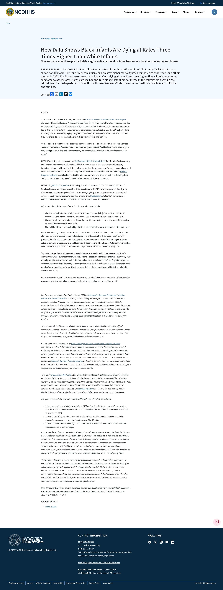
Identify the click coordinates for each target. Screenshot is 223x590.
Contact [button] (199, 12)
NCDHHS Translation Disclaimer (183, 3)
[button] (214, 12)
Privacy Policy (94, 583)
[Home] (20, 9)
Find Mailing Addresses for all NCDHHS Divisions (99, 562)
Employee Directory (16, 583)
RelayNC (86, 573)
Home (8, 23)
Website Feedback (43, 583)
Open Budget (108, 583)
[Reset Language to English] (201, 3)
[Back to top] (217, 522)
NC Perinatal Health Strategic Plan (90, 161)
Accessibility (58, 583)
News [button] (174, 12)
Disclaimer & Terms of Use (75, 583)
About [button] (186, 12)
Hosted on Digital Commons (205, 583)
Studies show (96, 196)
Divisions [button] (145, 12)
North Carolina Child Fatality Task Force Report (105, 119)
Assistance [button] (129, 12)
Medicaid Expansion (60, 185)
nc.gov (29, 583)
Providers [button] (160, 12)
